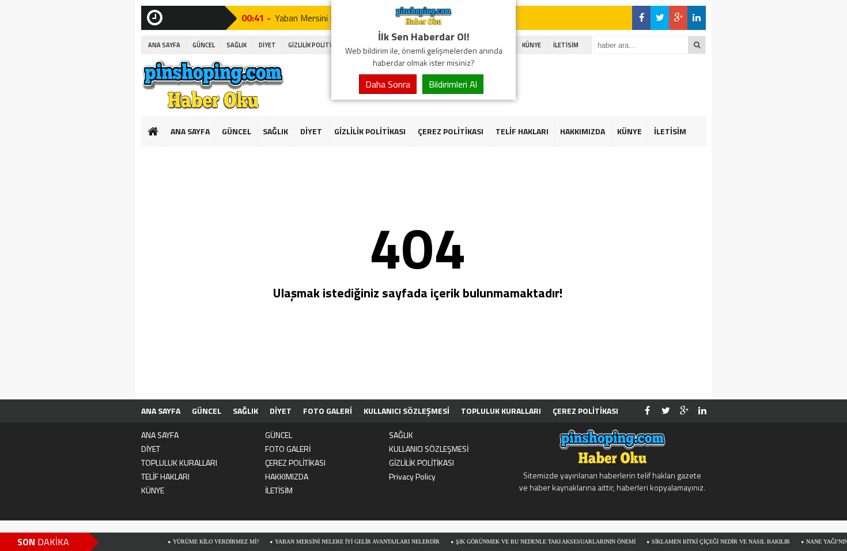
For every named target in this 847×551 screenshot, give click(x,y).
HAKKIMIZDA (582, 131)
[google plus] (678, 18)
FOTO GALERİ (327, 411)
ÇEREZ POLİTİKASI (450, 131)
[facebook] (641, 18)
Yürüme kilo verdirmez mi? (204, 541)
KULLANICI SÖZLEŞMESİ (406, 411)
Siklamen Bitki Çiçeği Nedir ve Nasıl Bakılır (709, 541)
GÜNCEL (203, 45)
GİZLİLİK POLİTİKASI (316, 45)
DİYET (267, 45)
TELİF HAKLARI (522, 131)
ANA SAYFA (164, 45)
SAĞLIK (236, 45)
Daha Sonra (387, 84)
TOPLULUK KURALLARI (501, 411)
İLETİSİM (565, 45)
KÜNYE (531, 45)
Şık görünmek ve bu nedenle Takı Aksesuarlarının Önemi (534, 541)
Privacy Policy (412, 476)
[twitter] (660, 18)
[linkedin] (696, 18)
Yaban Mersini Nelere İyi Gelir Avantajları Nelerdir (345, 541)
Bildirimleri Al (453, 84)
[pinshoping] (423, 22)
